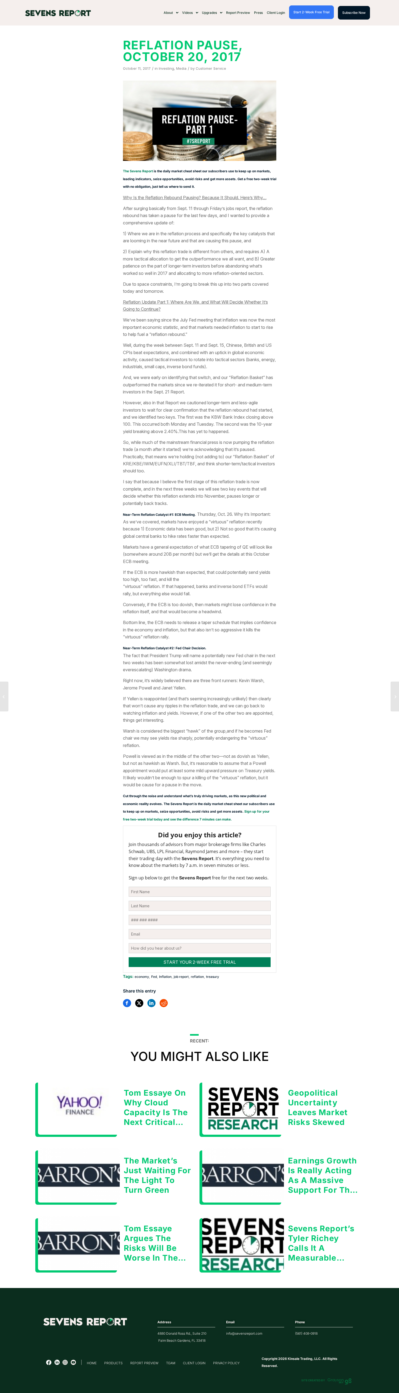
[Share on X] (139, 1003)
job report (181, 977)
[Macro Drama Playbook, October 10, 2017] (4, 696)
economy (142, 977)
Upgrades (209, 13)
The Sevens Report (138, 171)
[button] (171, 12)
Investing (166, 68)
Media (181, 68)
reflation (197, 977)
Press (258, 13)
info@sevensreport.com (244, 1333)
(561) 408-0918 (306, 1333)
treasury (212, 977)
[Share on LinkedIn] (151, 1003)
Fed (154, 977)
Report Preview (238, 13)
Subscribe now (354, 13)
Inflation (165, 977)
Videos (187, 13)
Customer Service (211, 68)
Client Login (276, 13)
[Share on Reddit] (164, 1003)
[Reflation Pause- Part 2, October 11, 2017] (395, 696)
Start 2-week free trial (311, 12)
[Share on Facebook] (127, 1003)
